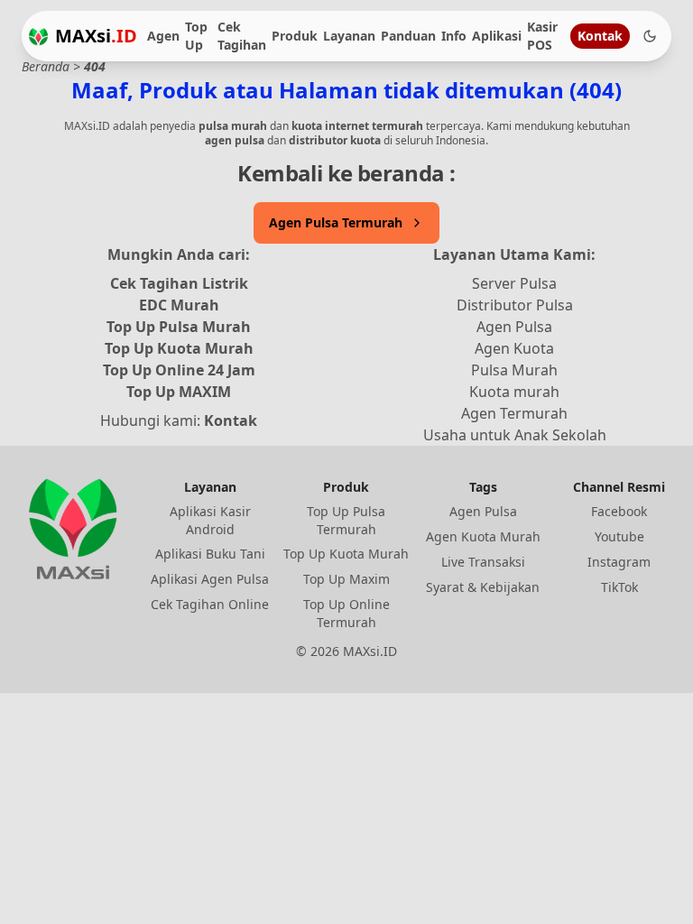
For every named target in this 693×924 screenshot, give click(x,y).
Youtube (619, 536)
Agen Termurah (514, 413)
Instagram (619, 561)
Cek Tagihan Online (210, 604)
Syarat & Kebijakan (483, 587)
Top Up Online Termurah (346, 613)
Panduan (408, 35)
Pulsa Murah (514, 370)
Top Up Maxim (346, 578)
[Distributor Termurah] (38, 36)
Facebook (619, 511)
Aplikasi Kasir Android (210, 520)
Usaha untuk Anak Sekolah (514, 435)
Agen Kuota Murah (483, 536)
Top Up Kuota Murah (179, 348)
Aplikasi (497, 35)
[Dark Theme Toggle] (649, 36)
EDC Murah (179, 305)
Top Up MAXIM (178, 392)
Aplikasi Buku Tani (210, 553)
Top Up (196, 35)
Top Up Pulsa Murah (178, 327)
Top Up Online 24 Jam (179, 370)
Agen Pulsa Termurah (335, 222)
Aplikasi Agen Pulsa (210, 578)
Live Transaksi (483, 561)
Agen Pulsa (514, 327)
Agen (163, 35)
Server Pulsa (514, 283)
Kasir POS (542, 35)
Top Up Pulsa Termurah (346, 520)
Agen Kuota (514, 348)
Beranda (45, 66)
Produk (295, 35)
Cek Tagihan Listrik (179, 283)
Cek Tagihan (241, 35)
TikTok (619, 587)
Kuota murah (514, 392)
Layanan (349, 35)
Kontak (600, 35)
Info (454, 35)
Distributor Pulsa (515, 305)
